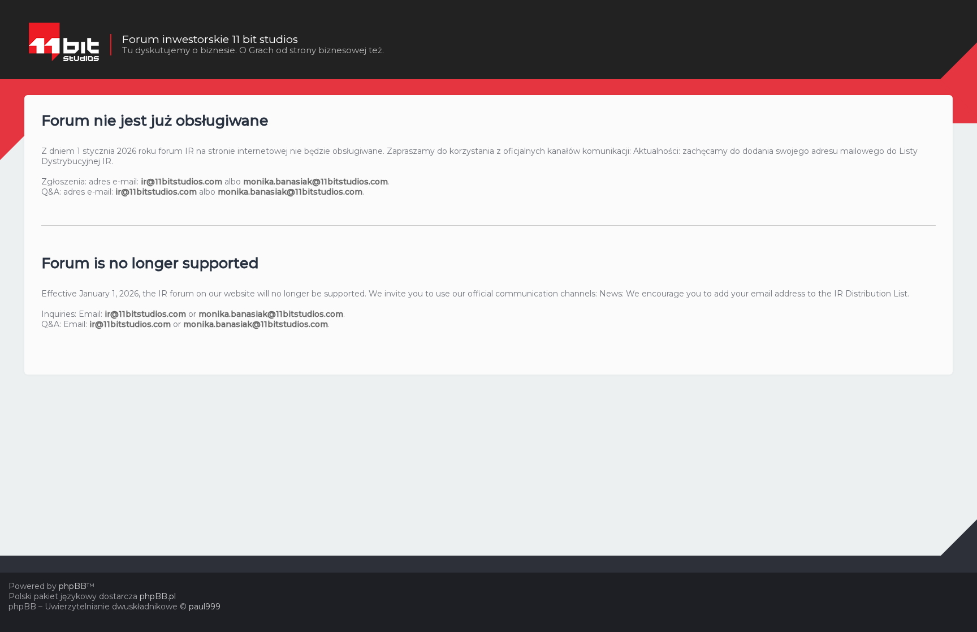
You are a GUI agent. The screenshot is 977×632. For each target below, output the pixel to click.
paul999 (205, 606)
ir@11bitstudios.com (181, 182)
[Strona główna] (63, 45)
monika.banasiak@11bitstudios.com (315, 182)
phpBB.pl (158, 596)
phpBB (73, 586)
